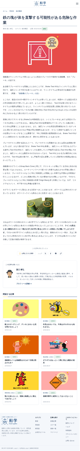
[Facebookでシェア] (50, 253)
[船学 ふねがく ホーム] (40, 3)
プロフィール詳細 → (24, 284)
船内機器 (19, 11)
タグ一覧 (53, 425)
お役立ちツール (40, 432)
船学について (70, 423)
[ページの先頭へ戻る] (75, 447)
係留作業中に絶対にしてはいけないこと (58, 396)
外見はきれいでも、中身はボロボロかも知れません (59, 325)
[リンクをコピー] (61, 253)
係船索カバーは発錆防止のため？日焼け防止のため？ (20, 361)
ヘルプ (68, 427)
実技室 (11, 11)
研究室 (37, 428)
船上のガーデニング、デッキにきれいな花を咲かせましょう (20, 325)
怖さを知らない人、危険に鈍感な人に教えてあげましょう (20, 397)
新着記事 (53, 421)
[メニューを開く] (77, 3)
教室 (36, 421)
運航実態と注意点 (10, 393)
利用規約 (68, 430)
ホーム (5, 11)
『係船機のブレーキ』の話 (27, 93)
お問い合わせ (70, 440)
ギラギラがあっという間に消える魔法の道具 (59, 361)
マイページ (54, 432)
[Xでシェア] (45, 253)
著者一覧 (53, 428)
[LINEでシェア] (56, 253)
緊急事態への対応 (48, 357)
